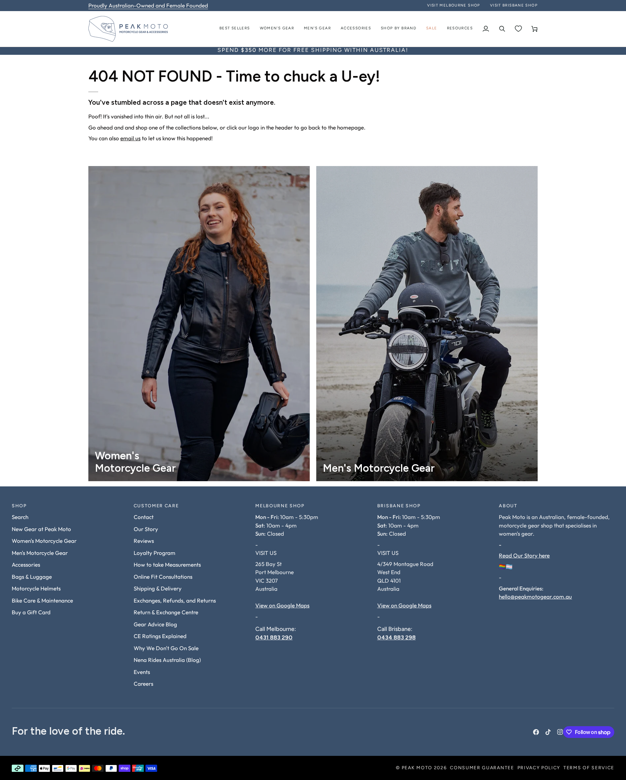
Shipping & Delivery (158, 588)
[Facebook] (536, 732)
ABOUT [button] (508, 506)
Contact (144, 516)
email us (130, 138)
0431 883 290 (273, 637)
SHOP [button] (19, 506)
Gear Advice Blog (155, 624)
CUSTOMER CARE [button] (156, 506)
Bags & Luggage (32, 576)
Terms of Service (588, 768)
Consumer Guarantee (482, 768)
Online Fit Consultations (163, 576)
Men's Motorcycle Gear (40, 552)
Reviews (144, 540)
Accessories (26, 564)
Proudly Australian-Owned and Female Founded (148, 5)
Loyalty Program (154, 552)
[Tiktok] (548, 732)
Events (142, 671)
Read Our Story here (524, 555)
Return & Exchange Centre (166, 612)
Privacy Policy (538, 768)
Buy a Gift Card (31, 612)
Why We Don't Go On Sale (166, 648)
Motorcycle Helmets (36, 588)
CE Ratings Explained (160, 636)
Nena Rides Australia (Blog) (167, 659)
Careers (143, 683)
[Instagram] (560, 732)
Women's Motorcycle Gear (44, 540)
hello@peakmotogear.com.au (535, 596)
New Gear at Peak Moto (41, 529)
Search (20, 516)
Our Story (146, 529)
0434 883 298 (396, 637)
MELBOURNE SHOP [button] (280, 506)
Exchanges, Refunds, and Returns (175, 600)
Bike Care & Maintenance (42, 600)
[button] (277, 29)
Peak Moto (417, 768)
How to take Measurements (167, 564)
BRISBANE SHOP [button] (399, 506)
